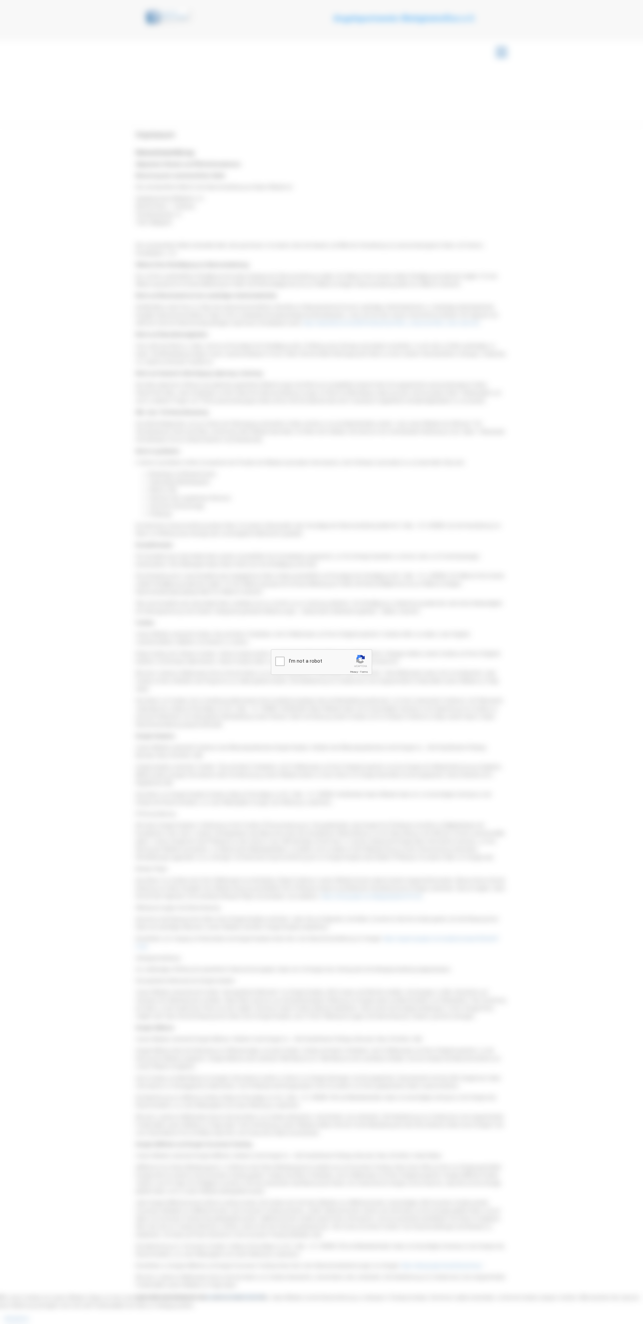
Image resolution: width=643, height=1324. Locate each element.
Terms (364, 671)
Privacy (354, 671)
